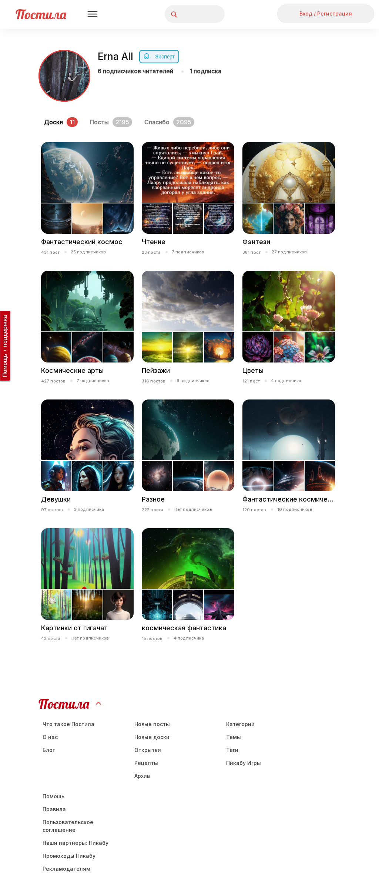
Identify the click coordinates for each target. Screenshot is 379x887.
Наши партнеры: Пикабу (75, 843)
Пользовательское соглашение (68, 826)
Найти (191, 14)
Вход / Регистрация (325, 13)
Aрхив (142, 776)
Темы (233, 737)
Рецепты (146, 763)
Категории (240, 724)
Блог (49, 750)
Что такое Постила (68, 724)
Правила (54, 809)
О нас (50, 737)
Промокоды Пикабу (69, 856)
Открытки (147, 750)
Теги (232, 750)
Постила (41, 14)
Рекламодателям (66, 869)
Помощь (53, 796)
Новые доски (152, 737)
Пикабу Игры (243, 763)
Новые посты (152, 724)
